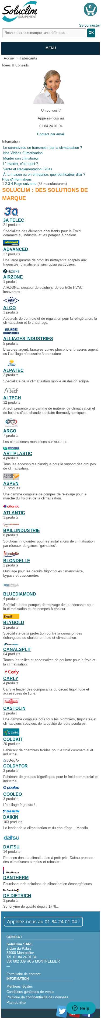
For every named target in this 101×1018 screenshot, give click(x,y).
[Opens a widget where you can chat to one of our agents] (81, 1008)
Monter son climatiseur (21, 158)
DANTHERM (16, 877)
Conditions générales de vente (30, 992)
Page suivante (25, 184)
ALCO (9, 307)
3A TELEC (13, 220)
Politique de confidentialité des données (37, 997)
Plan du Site (16, 1003)
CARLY (10, 678)
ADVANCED (15, 249)
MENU (51, 48)
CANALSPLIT (17, 649)
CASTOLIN (14, 708)
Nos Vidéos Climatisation (23, 153)
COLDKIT (13, 739)
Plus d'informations (17, 179)
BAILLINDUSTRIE (21, 530)
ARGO (9, 431)
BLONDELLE (16, 560)
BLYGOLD (13, 622)
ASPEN (11, 483)
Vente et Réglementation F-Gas (27, 169)
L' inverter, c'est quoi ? (20, 164)
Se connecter (89, 25)
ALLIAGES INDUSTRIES (28, 338)
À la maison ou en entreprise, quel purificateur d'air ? (44, 174)
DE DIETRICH (17, 895)
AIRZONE (13, 277)
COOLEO (12, 794)
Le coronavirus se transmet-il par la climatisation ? (42, 148)
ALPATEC (13, 370)
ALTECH (12, 398)
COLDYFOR (15, 766)
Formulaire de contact (23, 974)
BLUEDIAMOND (19, 594)
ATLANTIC (14, 512)
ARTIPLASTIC (17, 453)
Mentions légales (19, 986)
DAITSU (11, 847)
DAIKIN (10, 817)
